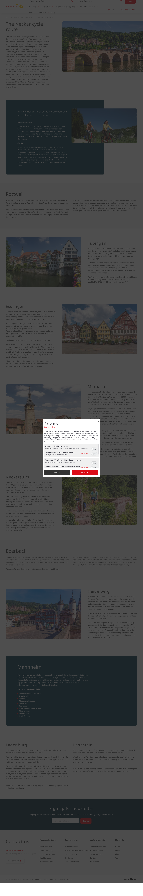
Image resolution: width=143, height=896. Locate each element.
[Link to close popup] (98, 422)
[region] (71, 456)
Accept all (84, 472)
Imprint (46, 427)
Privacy (53, 427)
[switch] (94, 449)
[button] (92, 449)
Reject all (57, 472)
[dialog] (71, 448)
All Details (84, 454)
